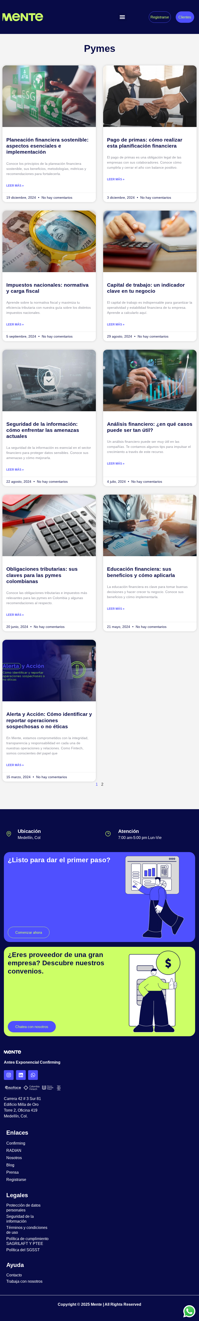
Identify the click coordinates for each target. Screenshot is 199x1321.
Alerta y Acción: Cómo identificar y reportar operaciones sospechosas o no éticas (49, 720)
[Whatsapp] (33, 1075)
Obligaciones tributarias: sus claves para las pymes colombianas (42, 575)
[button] (122, 17)
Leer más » (15, 185)
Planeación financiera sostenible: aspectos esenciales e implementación (47, 146)
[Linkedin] (21, 1075)
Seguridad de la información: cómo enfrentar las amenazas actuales (42, 430)
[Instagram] (9, 1075)
